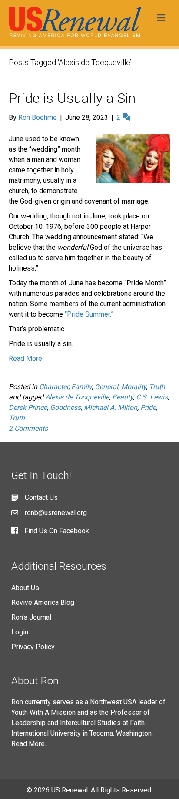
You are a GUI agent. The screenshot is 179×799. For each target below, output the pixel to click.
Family (81, 387)
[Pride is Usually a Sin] (133, 158)
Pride (148, 407)
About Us (25, 588)
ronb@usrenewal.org (56, 512)
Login (19, 632)
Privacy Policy (33, 647)
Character (53, 387)
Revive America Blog (42, 602)
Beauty (122, 397)
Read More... (30, 744)
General (106, 387)
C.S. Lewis (152, 397)
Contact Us (41, 497)
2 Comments (28, 428)
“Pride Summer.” (89, 314)
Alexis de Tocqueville (77, 397)
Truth (157, 387)
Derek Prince (28, 407)
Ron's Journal (31, 617)
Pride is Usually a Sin (72, 98)
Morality (133, 387)
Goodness (65, 407)
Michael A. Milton (110, 407)
